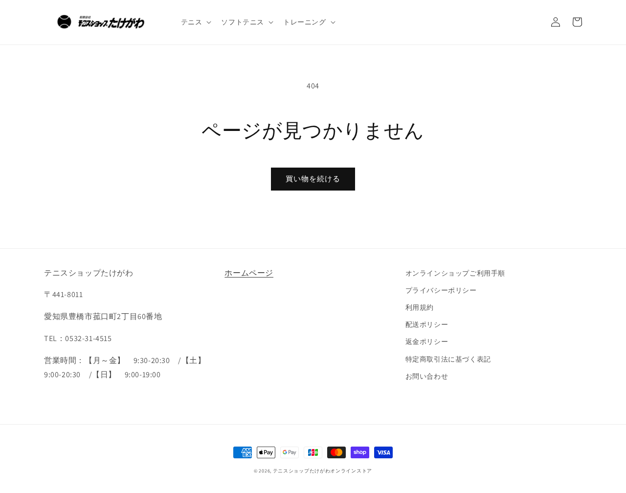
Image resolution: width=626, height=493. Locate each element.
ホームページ (248, 273)
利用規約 (419, 307)
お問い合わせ (426, 376)
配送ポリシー (426, 324)
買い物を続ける (313, 178)
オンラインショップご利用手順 (455, 273)
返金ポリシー (426, 341)
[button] (195, 22)
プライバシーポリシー (441, 290)
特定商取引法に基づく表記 (448, 359)
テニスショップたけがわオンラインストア (322, 471)
